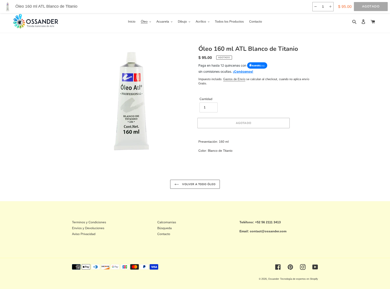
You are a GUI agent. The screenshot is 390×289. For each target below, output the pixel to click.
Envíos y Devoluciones (88, 228)
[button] (315, 6)
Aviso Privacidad (83, 234)
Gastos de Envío (234, 79)
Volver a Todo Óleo (198, 184)
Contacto (163, 234)
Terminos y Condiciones (89, 222)
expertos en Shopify (307, 278)
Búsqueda (164, 228)
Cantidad (206, 99)
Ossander (273, 278)
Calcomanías (166, 222)
